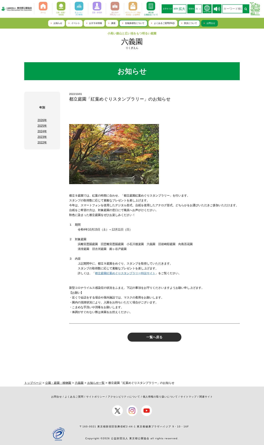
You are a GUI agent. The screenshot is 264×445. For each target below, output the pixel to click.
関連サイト (206, 396)
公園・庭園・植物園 (58, 382)
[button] (217, 9)
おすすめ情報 (95, 23)
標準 (176, 9)
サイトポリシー (95, 396)
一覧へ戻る (154, 337)
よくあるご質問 (74, 396)
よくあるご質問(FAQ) (164, 23)
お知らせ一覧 (96, 382)
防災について (190, 23)
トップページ (32, 382)
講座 (113, 23)
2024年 (42, 131)
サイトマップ (188, 396)
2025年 (42, 125)
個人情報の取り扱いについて (160, 396)
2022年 (42, 142)
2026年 (42, 120)
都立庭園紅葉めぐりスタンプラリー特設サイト (125, 273)
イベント (75, 23)
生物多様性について (134, 23)
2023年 (42, 136)
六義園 (132, 41)
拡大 (182, 8)
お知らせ (58, 23)
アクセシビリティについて (124, 396)
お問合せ (211, 23)
